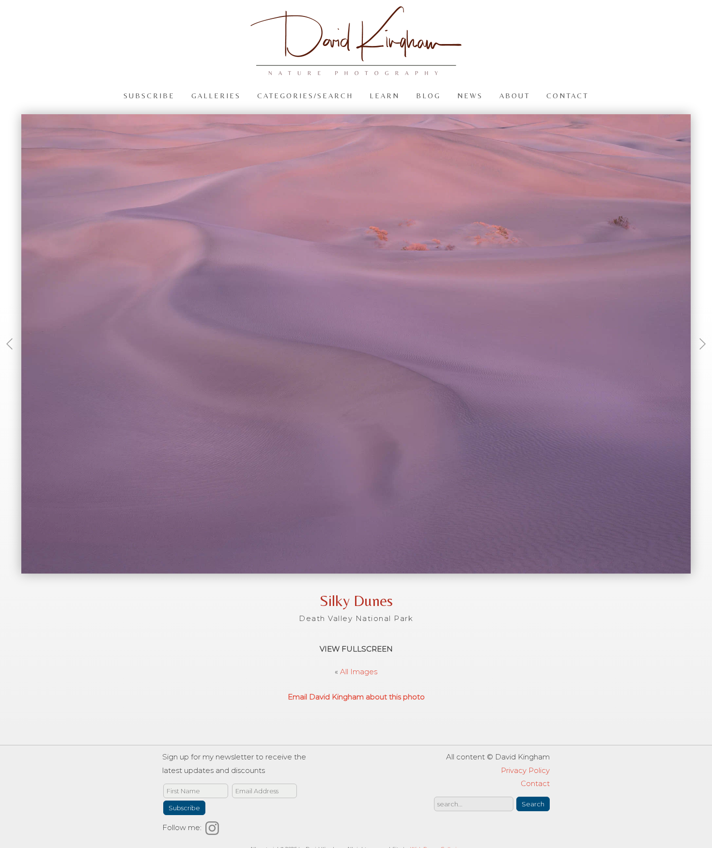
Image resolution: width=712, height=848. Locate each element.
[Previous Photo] (13, 358)
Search (533, 804)
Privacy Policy (525, 770)
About (514, 95)
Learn (385, 95)
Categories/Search (305, 95)
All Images (358, 671)
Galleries (216, 95)
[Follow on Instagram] (213, 827)
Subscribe (149, 95)
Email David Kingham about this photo (356, 696)
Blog (428, 95)
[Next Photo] (699, 358)
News (470, 95)
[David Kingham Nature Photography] (356, 71)
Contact (567, 95)
